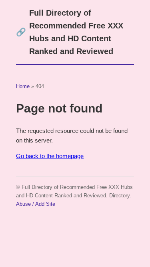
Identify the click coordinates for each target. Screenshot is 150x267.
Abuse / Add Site (35, 204)
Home (23, 86)
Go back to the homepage (50, 156)
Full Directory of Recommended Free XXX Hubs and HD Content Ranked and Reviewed (69, 32)
